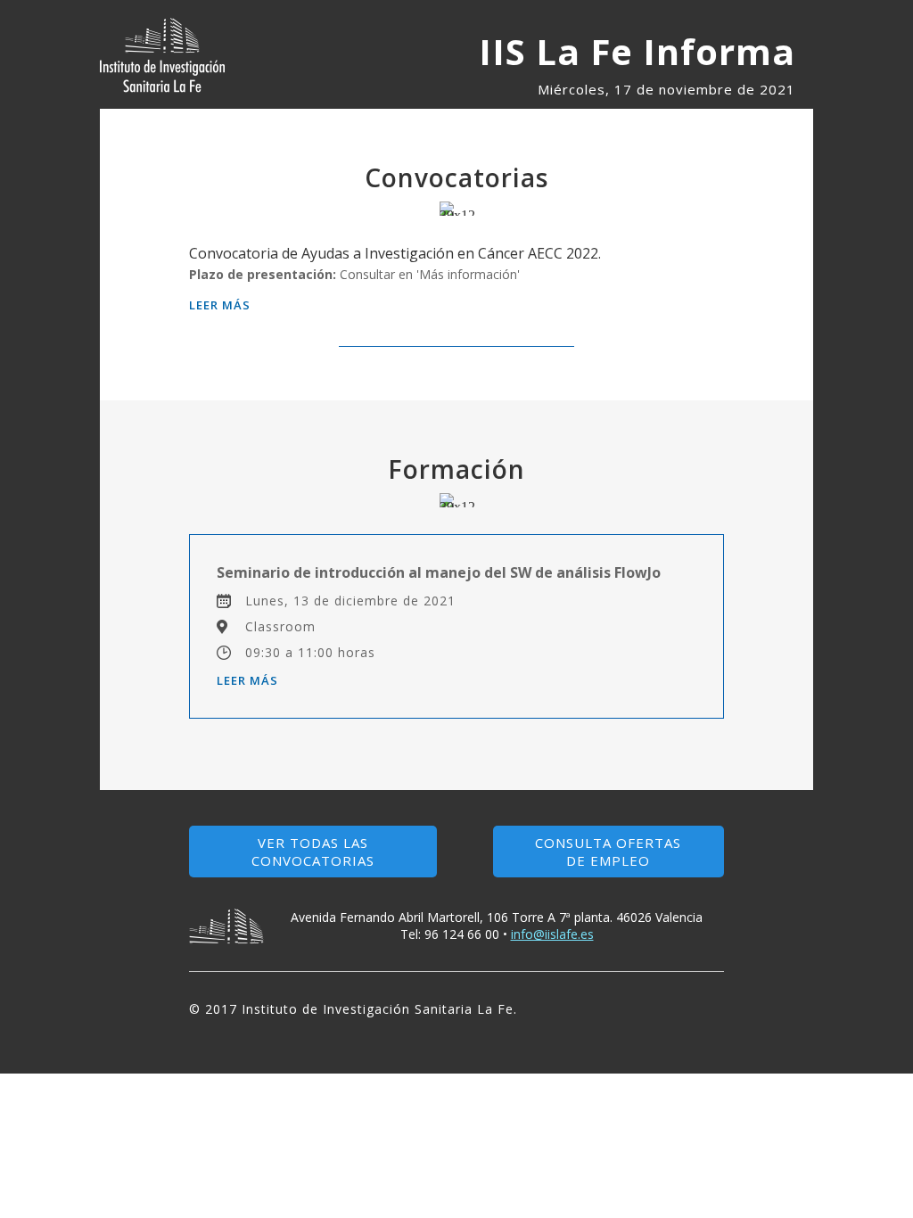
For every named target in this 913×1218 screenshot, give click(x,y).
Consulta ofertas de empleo (608, 851)
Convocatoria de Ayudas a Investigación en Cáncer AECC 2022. (395, 253)
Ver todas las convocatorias (312, 851)
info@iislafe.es (552, 934)
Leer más (220, 305)
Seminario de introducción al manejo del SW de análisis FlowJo (439, 572)
